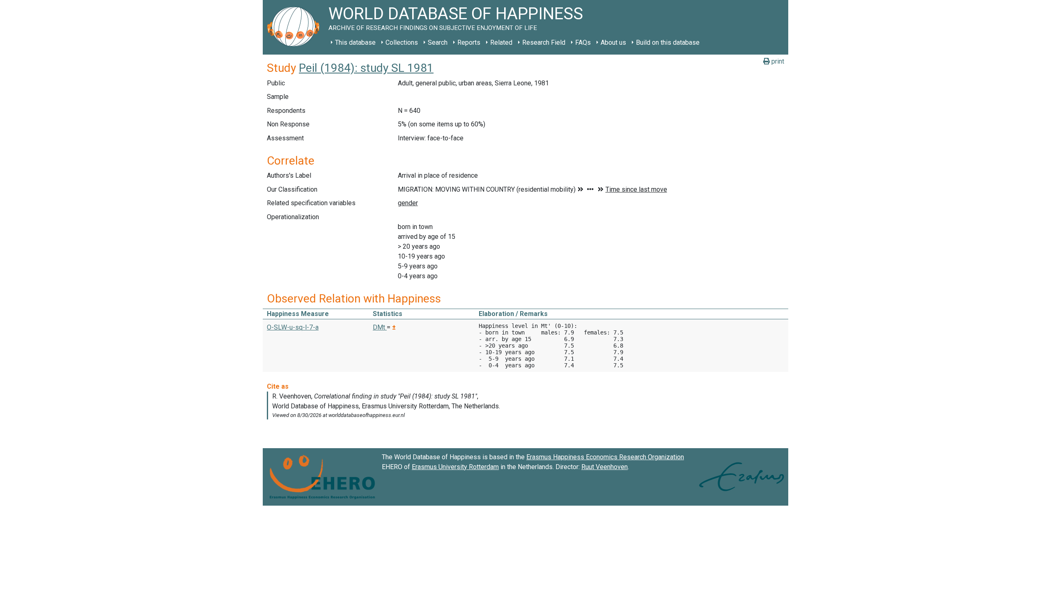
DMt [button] (380, 327)
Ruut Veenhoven (604, 467)
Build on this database (668, 42)
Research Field (543, 42)
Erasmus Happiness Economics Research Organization (605, 457)
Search (437, 42)
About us (613, 42)
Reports (468, 42)
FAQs (583, 42)
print (777, 61)
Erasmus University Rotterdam (455, 467)
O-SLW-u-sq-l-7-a (293, 327)
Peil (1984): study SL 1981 (366, 68)
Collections (402, 42)
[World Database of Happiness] (295, 27)
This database (355, 42)
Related (501, 42)
